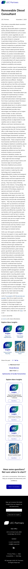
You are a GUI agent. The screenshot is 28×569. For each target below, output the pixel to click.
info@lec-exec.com (14, 544)
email (4, 319)
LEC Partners (9, 2)
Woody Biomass (14, 368)
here (21, 310)
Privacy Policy (11, 554)
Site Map (18, 556)
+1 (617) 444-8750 (14, 542)
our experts (9, 296)
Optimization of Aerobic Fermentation (14, 374)
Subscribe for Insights (14, 514)
